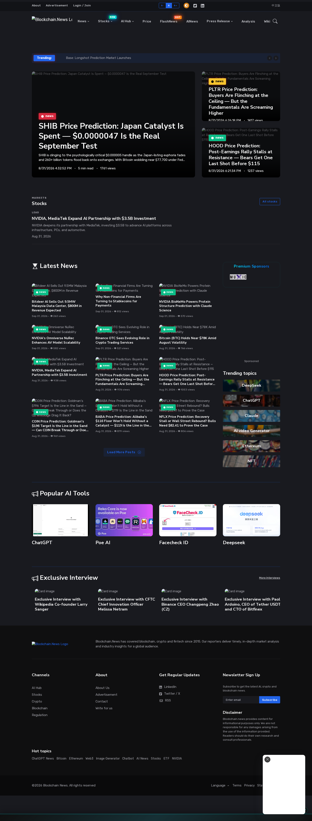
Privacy (249, 785)
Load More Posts (121, 452)
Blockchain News (55, 785)
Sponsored (251, 361)
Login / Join (82, 5)
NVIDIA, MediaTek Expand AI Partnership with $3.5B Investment (59, 372)
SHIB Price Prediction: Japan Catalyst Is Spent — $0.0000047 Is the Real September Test (111, 136)
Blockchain (40, 708)
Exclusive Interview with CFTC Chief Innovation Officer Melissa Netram (123, 604)
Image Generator (108, 758)
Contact (102, 701)
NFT (252, 461)
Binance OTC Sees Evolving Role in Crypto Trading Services (122, 340)
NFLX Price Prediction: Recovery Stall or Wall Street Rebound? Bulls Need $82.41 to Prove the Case (187, 420)
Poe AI (103, 542)
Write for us (104, 708)
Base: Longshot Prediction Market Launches (91, 58)
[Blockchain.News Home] (52, 21)
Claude (251, 415)
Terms (237, 785)
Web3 (89, 758)
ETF (166, 758)
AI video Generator (252, 430)
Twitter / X (172, 694)
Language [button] (218, 785)
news (42, 292)
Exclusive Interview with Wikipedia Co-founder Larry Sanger (58, 604)
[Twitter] (195, 5)
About (36, 5)
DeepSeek (251, 385)
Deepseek (234, 542)
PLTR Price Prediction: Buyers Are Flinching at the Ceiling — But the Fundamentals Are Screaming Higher (241, 101)
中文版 (276, 5)
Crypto (37, 701)
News (82, 21)
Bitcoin (61, 758)
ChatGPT (251, 400)
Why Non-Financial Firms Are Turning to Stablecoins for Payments (118, 301)
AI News (142, 758)
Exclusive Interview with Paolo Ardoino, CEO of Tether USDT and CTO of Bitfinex (251, 604)
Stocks (106, 19)
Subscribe (269, 699)
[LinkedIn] (203, 5)
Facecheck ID (173, 542)
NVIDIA (177, 758)
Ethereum (251, 446)
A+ (175, 5)
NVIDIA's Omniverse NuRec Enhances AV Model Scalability (56, 340)
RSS (168, 700)
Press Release (218, 21)
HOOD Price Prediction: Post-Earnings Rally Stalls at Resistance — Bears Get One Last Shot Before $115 (241, 154)
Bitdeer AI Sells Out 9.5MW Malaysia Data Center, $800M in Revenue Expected (57, 306)
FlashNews (170, 19)
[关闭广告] (267, 759)
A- (162, 5)
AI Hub (126, 21)
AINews (192, 21)
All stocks (270, 201)
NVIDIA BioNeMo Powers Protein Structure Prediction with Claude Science (185, 306)
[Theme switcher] (186, 5)
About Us (103, 688)
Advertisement (57, 5)
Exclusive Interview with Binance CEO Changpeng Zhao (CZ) (187, 604)
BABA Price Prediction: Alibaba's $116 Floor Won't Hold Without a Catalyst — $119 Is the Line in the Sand (122, 423)
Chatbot (128, 758)
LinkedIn (170, 687)
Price (147, 21)
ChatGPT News (43, 758)
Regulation (40, 715)
